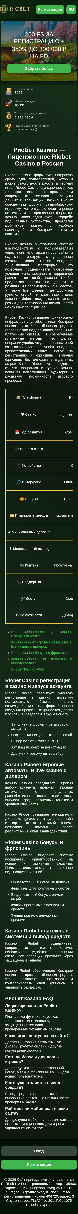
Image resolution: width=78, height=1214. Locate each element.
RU (71, 9)
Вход (39, 1151)
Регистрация (50, 9)
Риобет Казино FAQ (27, 669)
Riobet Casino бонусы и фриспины (39, 653)
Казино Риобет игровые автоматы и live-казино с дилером (41, 644)
